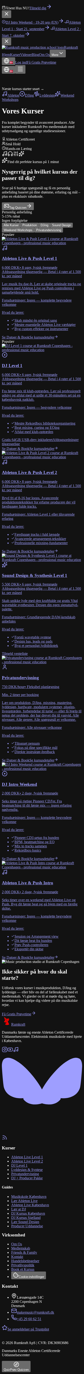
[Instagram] (4, 1051)
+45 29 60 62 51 (29, 1319)
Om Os (44, 55)
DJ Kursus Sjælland (26, 1218)
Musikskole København (28, 1197)
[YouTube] (10, 1051)
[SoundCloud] (16, 1051)
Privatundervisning (48, 230)
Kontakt (17, 1257)
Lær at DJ (18, 1209)
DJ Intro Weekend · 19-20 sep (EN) (32, 22)
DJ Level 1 (19, 1165)
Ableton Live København (30, 1205)
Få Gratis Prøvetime (41, 62)
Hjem (6, 55)
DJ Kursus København (28, 1213)
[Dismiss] (6, 14)
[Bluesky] (42, 1132)
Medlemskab (20, 1248)
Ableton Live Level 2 (27, 1161)
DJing (44, 225)
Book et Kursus (22, 1269)
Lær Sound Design (25, 1222)
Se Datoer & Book (15, 337)
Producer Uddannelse (27, 1226)
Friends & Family (24, 1252)
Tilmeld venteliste (15, 654)
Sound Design (61, 225)
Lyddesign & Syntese (27, 1170)
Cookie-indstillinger (31, 1277)
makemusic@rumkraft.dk (35, 1312)
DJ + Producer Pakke (27, 1178)
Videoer (26, 55)
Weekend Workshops (18, 230)
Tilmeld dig (37, 8)
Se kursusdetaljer (41, 337)
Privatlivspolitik (22, 1265)
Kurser (15, 55)
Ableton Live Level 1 (27, 1157)
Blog (35, 55)
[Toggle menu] (20, 69)
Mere (55, 55)
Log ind (21, 62)
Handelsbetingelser (25, 1261)
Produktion (29, 225)
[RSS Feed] (4, 1139)
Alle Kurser (11, 225)
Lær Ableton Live (24, 1201)
